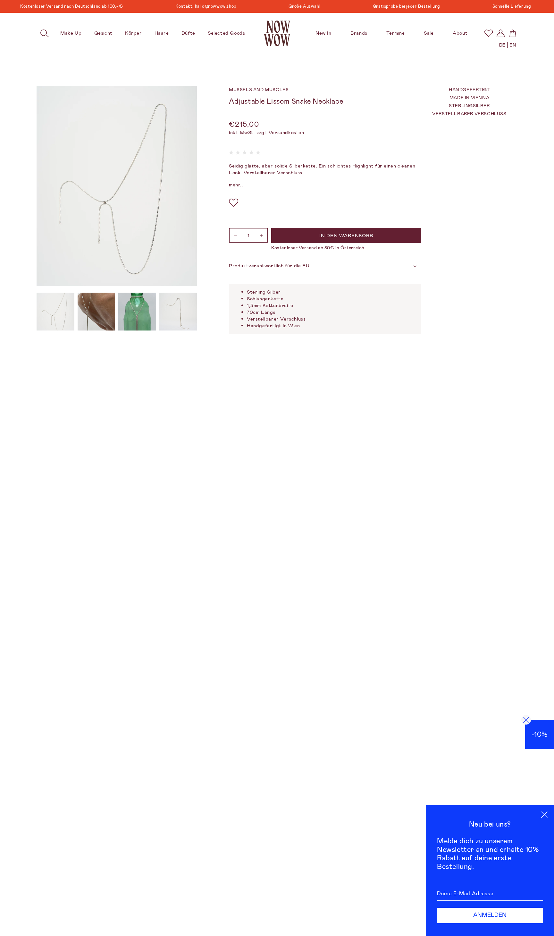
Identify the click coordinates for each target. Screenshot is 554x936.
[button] (45, 33)
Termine (395, 33)
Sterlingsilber (469, 105)
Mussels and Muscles (259, 89)
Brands (358, 33)
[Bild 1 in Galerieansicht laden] (55, 312)
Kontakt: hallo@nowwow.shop (190, 6)
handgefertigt (469, 89)
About (460, 33)
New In (323, 33)
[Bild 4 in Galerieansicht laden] (178, 312)
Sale (428, 33)
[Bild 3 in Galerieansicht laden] (137, 312)
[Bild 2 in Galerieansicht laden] (96, 312)
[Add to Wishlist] (233, 203)
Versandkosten (286, 132)
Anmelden (490, 915)
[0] (488, 33)
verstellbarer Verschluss (469, 114)
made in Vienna (469, 97)
